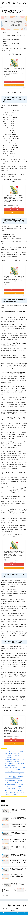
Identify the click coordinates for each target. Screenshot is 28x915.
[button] (25, 459)
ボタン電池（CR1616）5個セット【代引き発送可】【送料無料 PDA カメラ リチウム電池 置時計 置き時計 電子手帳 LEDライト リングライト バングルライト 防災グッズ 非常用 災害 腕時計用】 (14, 71)
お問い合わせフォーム (20, 908)
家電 (3, 800)
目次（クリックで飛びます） (13, 92)
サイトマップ (14, 910)
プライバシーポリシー (7, 908)
